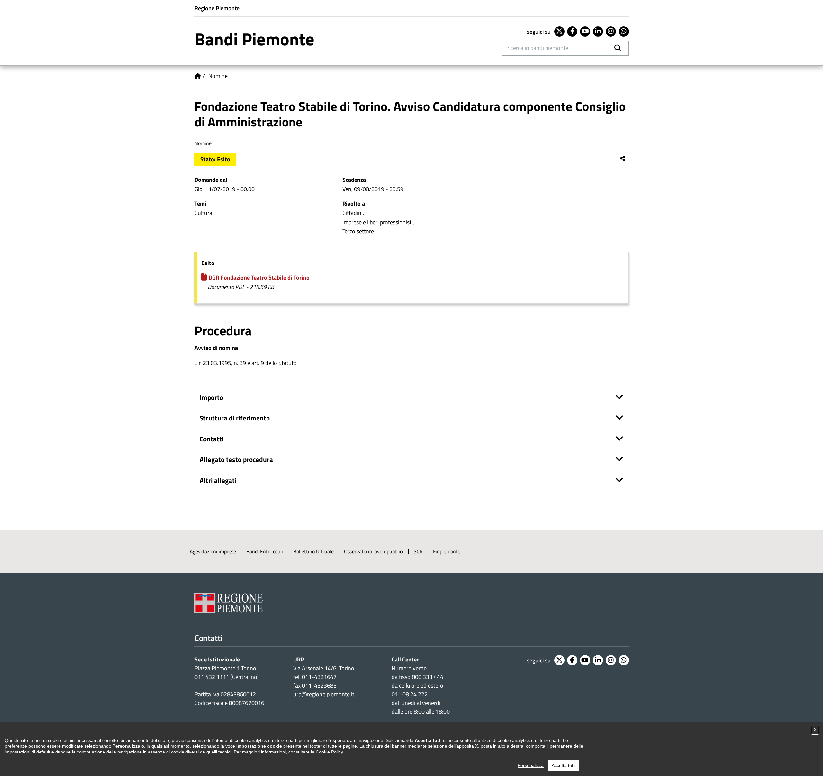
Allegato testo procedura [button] (236, 459)
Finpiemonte (446, 551)
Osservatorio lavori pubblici (373, 551)
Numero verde (409, 668)
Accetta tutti (563, 765)
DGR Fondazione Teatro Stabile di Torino (259, 277)
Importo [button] (211, 397)
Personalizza (531, 765)
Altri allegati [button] (218, 480)
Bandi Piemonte (254, 39)
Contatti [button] (211, 439)
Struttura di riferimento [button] (235, 418)
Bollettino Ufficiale (313, 551)
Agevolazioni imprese (213, 551)
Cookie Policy (329, 751)
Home (197, 76)
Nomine (218, 75)
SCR (418, 551)
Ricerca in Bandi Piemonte (537, 47)
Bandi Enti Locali (264, 551)
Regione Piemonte (217, 8)
